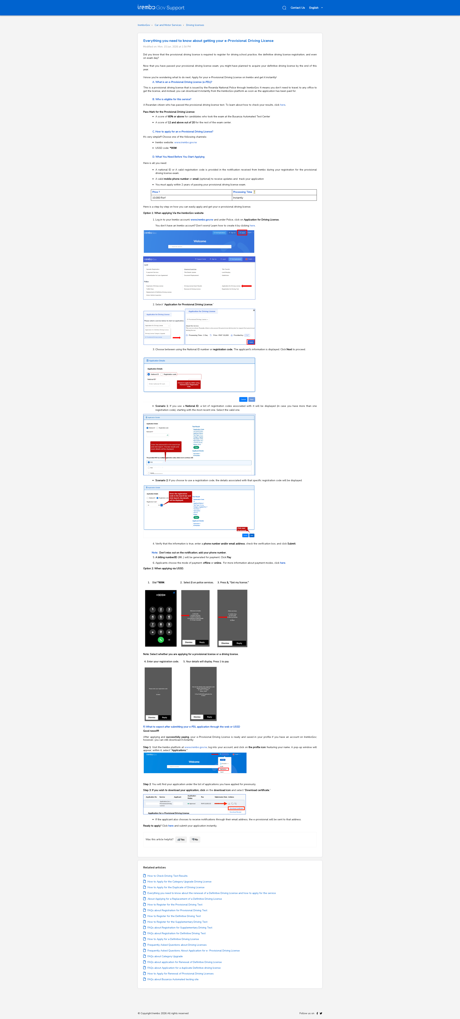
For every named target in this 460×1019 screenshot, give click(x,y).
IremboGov (144, 25)
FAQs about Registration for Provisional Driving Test (177, 910)
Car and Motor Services (168, 25)
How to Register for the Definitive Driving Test (174, 916)
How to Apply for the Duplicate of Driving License (176, 887)
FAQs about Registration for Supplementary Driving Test (180, 927)
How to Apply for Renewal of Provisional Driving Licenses (181, 973)
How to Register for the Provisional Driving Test (175, 904)
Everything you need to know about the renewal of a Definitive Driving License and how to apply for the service (212, 893)
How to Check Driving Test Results (168, 876)
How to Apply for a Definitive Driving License (173, 939)
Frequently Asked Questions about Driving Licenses (177, 945)
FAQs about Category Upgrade (165, 956)
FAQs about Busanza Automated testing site (173, 979)
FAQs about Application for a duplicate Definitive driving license (184, 968)
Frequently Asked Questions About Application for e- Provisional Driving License (194, 950)
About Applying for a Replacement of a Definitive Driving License (185, 899)
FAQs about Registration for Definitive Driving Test (177, 933)
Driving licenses (195, 25)
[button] (283, 7)
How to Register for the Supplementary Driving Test (177, 922)
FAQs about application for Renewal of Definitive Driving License (185, 962)
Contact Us (298, 8)
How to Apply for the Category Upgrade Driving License (179, 881)
